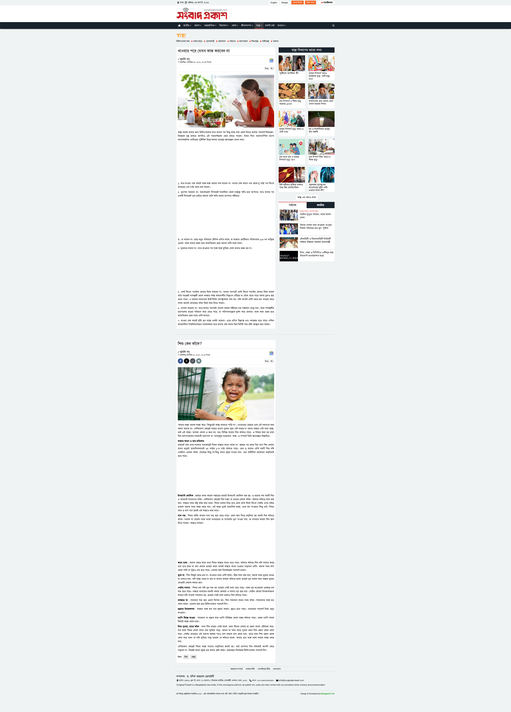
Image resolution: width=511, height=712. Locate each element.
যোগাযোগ (277, 669)
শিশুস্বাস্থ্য (255, 41)
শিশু (186, 657)
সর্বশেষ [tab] (292, 205)
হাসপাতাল (243, 41)
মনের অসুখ (197, 41)
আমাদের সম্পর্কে (236, 669)
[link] (297, 2)
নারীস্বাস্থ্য (265, 41)
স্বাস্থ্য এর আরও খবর (306, 197)
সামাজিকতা (328, 2)
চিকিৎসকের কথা (182, 41)
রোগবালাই (210, 41)
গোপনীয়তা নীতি (264, 669)
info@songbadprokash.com (291, 680)
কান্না (193, 657)
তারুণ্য (276, 41)
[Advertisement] (226, 161)
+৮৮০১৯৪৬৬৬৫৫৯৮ (265, 680)
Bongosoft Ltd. (328, 694)
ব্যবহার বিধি (250, 669)
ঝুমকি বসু (185, 59)
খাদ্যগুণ (233, 41)
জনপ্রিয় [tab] (320, 205)
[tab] (293, 205)
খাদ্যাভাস (222, 41)
